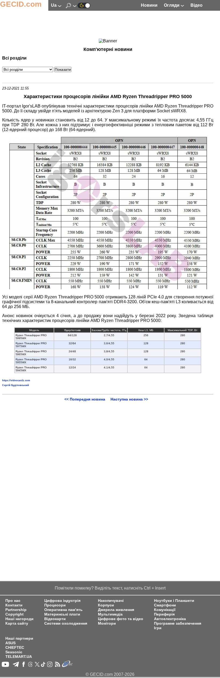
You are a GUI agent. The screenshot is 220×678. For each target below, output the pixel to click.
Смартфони (165, 605)
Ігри (158, 628)
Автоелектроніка (170, 619)
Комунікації (164, 610)
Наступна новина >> (129, 399)
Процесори (55, 605)
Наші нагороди (19, 619)
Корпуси (106, 605)
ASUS (10, 643)
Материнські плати (62, 614)
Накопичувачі (111, 601)
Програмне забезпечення (177, 623)
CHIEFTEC (14, 648)
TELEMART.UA (18, 657)
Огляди (172, 5)
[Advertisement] (108, 25)
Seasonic (13, 652)
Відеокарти (55, 619)
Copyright (14, 614)
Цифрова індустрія (62, 601)
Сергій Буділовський (15, 385)
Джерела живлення (116, 610)
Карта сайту (16, 623)
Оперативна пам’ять (63, 610)
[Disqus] (107, 468)
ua (54, 5)
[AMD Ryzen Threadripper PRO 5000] (108, 288)
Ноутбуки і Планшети (174, 601)
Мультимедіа (110, 614)
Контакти (14, 605)
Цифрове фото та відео (120, 619)
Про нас (12, 601)
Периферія (164, 614)
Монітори (107, 623)
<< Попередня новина (84, 399)
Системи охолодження (65, 623)
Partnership (16, 610)
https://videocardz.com (16, 380)
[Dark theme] (84, 5)
